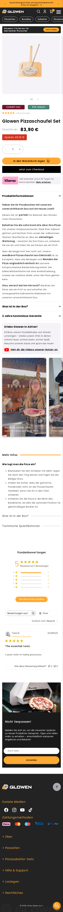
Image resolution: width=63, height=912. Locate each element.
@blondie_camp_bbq (17, 427)
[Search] (38, 12)
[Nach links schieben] (25, 99)
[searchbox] (17, 613)
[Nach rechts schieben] (38, 99)
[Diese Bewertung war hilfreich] (49, 666)
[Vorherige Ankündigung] (4, 4)
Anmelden (31, 760)
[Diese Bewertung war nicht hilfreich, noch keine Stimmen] (55, 666)
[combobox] (45, 621)
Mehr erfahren (43, 182)
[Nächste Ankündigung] (58, 4)
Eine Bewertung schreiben (31, 599)
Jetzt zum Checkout (31, 169)
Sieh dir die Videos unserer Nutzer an (34, 349)
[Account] (45, 12)
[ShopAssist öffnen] (57, 906)
